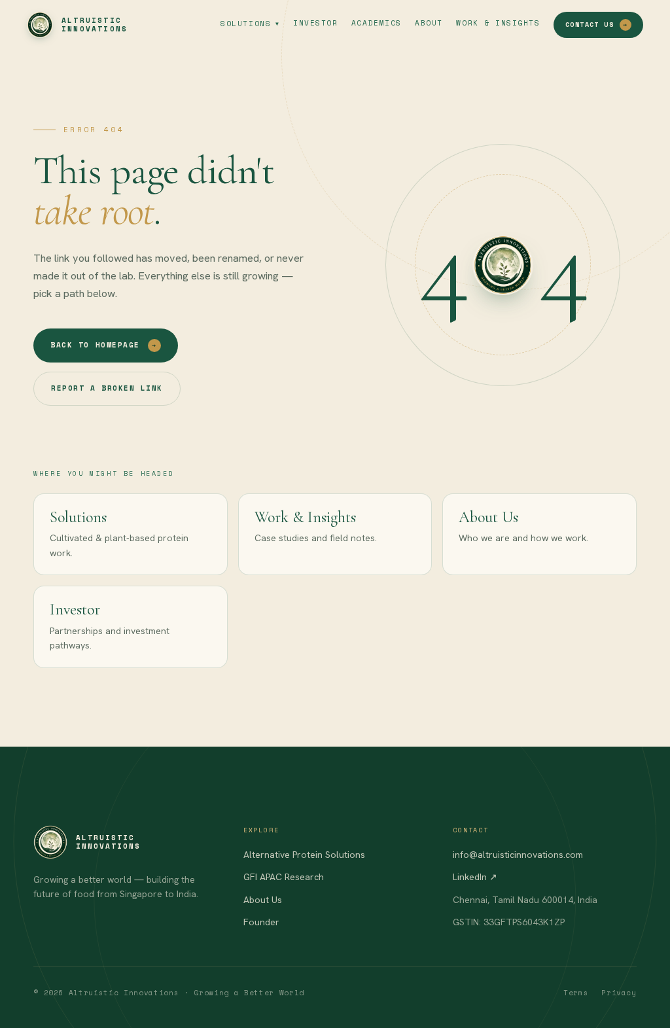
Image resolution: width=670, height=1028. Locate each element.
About (429, 23)
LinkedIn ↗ (475, 877)
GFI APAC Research (283, 877)
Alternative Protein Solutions (304, 854)
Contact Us (596, 24)
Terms (575, 992)
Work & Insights (498, 23)
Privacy (619, 992)
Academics (376, 23)
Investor (315, 23)
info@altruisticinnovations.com (518, 854)
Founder (261, 922)
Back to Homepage (103, 345)
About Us (262, 900)
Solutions (249, 23)
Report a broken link (107, 388)
